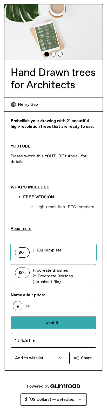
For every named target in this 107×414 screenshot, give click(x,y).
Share (86, 357)
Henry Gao (28, 104)
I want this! (53, 322)
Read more (21, 228)
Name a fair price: (28, 294)
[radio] (53, 252)
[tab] (46, 54)
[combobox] (39, 358)
